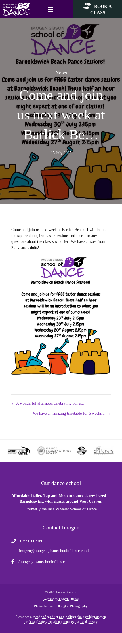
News (61, 73)
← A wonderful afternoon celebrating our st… (48, 403)
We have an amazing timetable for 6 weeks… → (72, 413)
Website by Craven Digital (61, 599)
